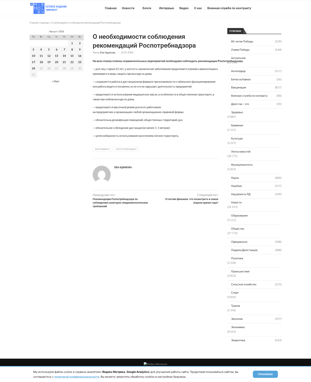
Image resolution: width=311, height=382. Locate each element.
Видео (184, 8)
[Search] (279, 8)
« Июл (55, 81)
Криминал (237, 125)
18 (41, 62)
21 (64, 62)
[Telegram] (270, 8)
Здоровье (237, 112)
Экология (256, 318)
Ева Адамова (107, 52)
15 (72, 55)
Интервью (166, 8)
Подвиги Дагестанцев (256, 250)
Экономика (238, 327)
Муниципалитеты (242, 164)
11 (41, 55)
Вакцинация (256, 87)
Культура (237, 138)
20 (56, 62)
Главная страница (39, 22)
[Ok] (274, 8)
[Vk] (267, 8)
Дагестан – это (256, 103)
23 (79, 62)
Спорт (235, 292)
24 (33, 68)
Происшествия (240, 271)
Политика (237, 258)
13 (56, 55)
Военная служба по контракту (229, 8)
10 (33, 55)
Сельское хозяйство (256, 284)
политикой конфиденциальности (76, 376)
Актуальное (238, 57)
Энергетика (256, 340)
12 (49, 55)
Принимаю (265, 374)
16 (79, 55)
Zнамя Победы (256, 49)
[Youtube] (263, 8)
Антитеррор (256, 71)
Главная (110, 8)
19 (49, 62)
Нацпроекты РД (256, 194)
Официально (256, 241)
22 (72, 62)
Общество (237, 228)
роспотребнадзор (126, 149)
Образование (239, 215)
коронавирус (102, 149)
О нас (198, 8)
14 (64, 55)
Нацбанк (256, 185)
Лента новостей (240, 151)
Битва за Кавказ (256, 79)
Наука (256, 177)
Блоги (147, 8)
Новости (128, 8)
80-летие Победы (256, 41)
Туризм (235, 305)
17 (33, 62)
